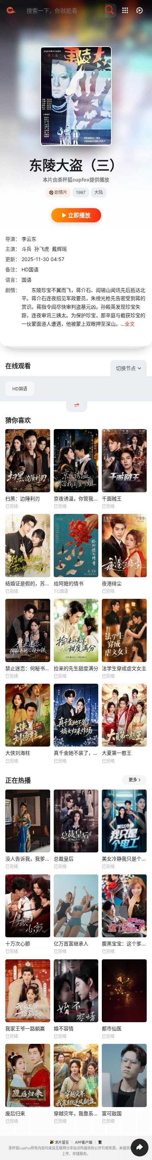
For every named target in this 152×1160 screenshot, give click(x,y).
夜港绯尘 (112, 583)
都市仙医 (112, 1028)
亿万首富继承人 (71, 944)
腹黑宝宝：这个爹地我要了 (124, 944)
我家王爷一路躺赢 (25, 1028)
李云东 (29, 239)
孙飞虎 (41, 249)
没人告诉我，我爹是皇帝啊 (27, 859)
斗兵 (26, 249)
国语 (26, 280)
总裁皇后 (64, 859)
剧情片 (60, 192)
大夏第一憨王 (116, 753)
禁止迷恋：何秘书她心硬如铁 (27, 668)
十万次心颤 (17, 944)
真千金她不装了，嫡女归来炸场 (76, 753)
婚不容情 (64, 1028)
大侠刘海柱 (17, 753)
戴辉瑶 (59, 249)
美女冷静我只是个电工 (124, 859)
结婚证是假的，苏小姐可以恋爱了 (27, 583)
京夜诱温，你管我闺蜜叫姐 (76, 498)
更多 (133, 779)
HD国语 (19, 388)
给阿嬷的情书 (68, 583)
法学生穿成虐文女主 (124, 668)
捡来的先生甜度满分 (76, 668)
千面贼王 (112, 498)
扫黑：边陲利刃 (22, 498)
